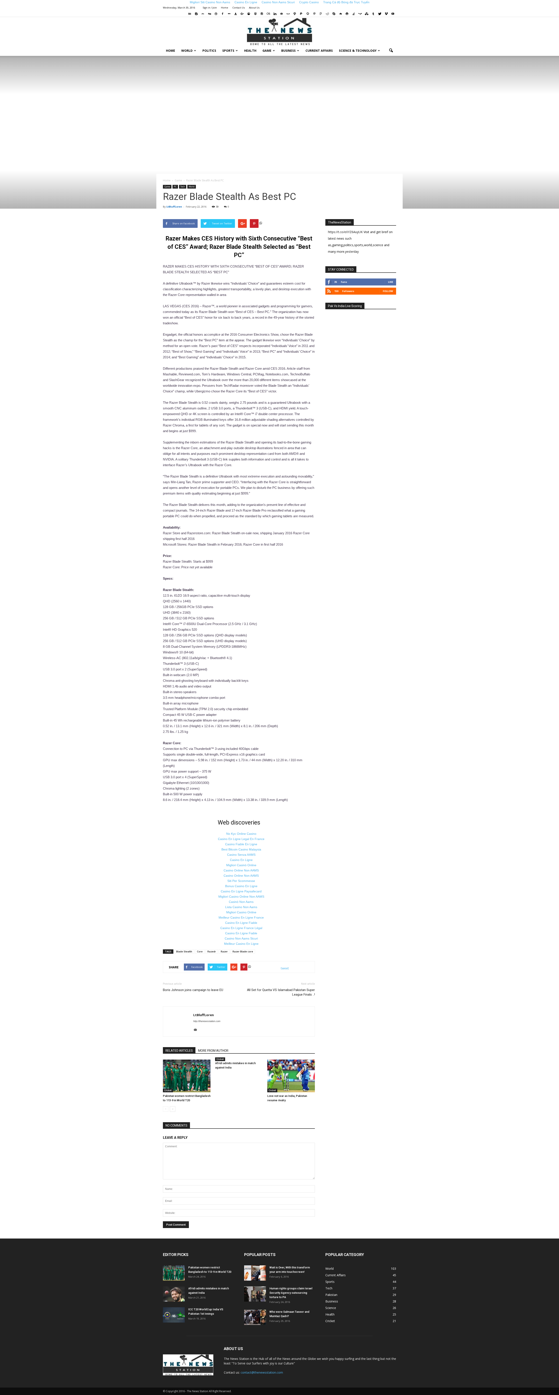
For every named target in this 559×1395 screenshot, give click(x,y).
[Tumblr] (373, 13)
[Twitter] (379, 13)
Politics (209, 50)
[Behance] (189, 13)
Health (250, 50)
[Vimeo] (386, 13)
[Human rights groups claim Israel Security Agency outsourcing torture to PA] (255, 1294)
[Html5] (255, 13)
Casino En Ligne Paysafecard (241, 891)
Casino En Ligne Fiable (241, 922)
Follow (388, 291)
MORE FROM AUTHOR (213, 1050)
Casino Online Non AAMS (241, 870)
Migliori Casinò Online (241, 865)
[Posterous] (320, 13)
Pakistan (331, 1295)
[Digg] (209, 13)
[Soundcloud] (340, 13)
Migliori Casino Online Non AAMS (241, 896)
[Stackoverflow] (353, 13)
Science (330, 1308)
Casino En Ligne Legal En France (241, 839)
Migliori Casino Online (241, 912)
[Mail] (281, 13)
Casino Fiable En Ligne (241, 844)
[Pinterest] (314, 13)
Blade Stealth (184, 951)
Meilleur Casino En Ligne (241, 943)
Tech (182, 186)
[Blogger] (196, 13)
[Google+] (242, 13)
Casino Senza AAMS (241, 854)
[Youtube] (393, 13)
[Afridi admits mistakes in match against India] (174, 1294)
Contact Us (238, 7)
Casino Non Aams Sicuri (241, 938)
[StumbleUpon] (366, 13)
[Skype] (334, 13)
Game (266, 50)
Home (224, 7)
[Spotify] (347, 13)
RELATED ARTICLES (179, 1050)
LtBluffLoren (174, 206)
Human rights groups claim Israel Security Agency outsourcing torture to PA (290, 1293)
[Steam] (360, 13)
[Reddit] (327, 13)
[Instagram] (262, 13)
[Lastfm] (268, 13)
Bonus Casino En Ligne (241, 886)
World (187, 50)
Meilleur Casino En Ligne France (241, 917)
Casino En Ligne (241, 860)
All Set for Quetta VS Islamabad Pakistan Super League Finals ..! (281, 992)
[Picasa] (307, 13)
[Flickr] (229, 13)
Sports (228, 50)
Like (390, 281)
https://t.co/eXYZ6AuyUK (345, 232)
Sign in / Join (210, 7)
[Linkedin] (275, 13)
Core (200, 951)
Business (288, 50)
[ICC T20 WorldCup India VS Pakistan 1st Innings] (174, 1315)
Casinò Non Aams (241, 902)
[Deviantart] (203, 13)
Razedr (211, 951)
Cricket (168, 1090)
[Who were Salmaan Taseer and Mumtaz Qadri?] (255, 1317)
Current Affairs (319, 50)
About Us (254, 7)
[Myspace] (288, 13)
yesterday (352, 251)
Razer (224, 951)
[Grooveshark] (248, 13)
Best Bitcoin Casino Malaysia (241, 849)
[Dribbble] (216, 13)
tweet (285, 968)
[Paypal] (301, 13)
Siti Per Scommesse (241, 881)
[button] (391, 50)
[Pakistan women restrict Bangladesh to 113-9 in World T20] (186, 1076)
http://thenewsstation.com (206, 1021)
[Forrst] (235, 13)
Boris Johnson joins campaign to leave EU (193, 990)
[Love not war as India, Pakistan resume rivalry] (291, 1076)
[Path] (294, 13)
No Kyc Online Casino (241, 833)
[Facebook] (222, 13)
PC (175, 186)
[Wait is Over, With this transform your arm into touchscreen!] (255, 1273)
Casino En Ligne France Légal (241, 928)
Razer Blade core (243, 951)
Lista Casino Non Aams (241, 907)
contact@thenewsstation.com (262, 1372)
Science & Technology (357, 50)
